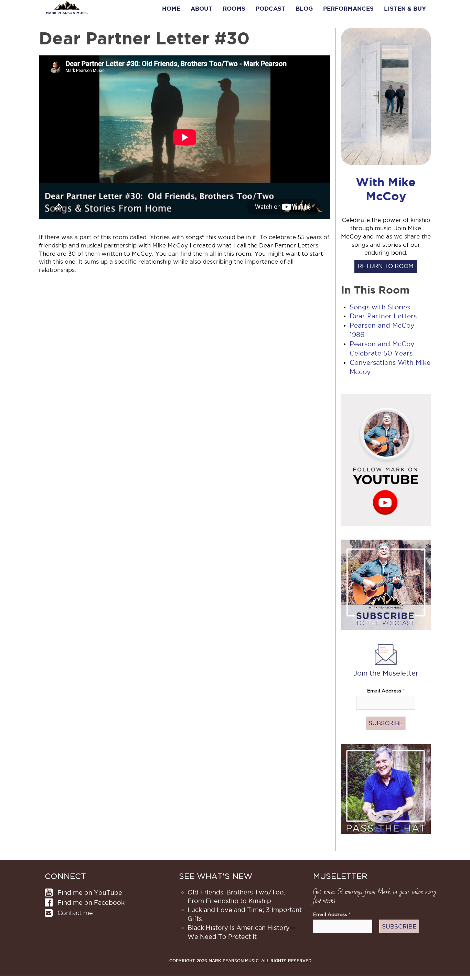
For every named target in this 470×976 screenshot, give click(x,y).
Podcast (270, 9)
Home (171, 9)
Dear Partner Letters (383, 316)
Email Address (386, 690)
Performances (348, 9)
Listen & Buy (405, 9)
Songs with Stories (380, 307)
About (201, 9)
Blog (304, 9)
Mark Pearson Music (67, 13)
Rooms (234, 9)
